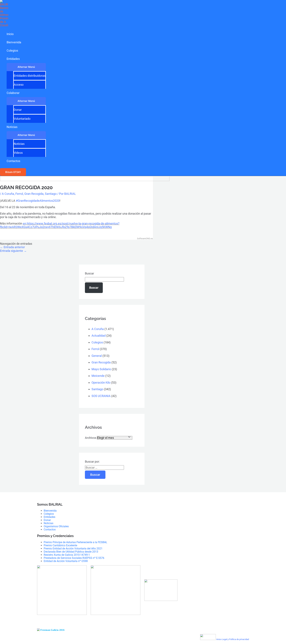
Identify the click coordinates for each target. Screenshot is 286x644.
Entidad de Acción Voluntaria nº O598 (66, 561)
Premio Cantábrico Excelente (60, 545)
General (97, 355)
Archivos (90, 437)
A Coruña (8, 193)
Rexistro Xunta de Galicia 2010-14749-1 (67, 554)
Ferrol (19, 193)
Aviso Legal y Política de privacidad (232, 639)
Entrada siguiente (13, 250)
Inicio (10, 34)
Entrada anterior (12, 247)
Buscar (89, 273)
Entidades (13, 59)
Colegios (12, 50)
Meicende (98, 375)
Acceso (19, 84)
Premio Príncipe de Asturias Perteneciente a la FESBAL (75, 542)
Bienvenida (14, 42)
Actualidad (99, 335)
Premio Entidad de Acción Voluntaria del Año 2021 (73, 548)
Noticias (12, 127)
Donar (18, 109)
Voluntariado (22, 118)
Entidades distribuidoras (29, 75)
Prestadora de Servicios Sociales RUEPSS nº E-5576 (74, 558)
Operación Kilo (101, 382)
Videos (18, 152)
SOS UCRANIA (101, 396)
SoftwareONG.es (145, 238)
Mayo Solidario (101, 369)
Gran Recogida (34, 193)
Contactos (13, 161)
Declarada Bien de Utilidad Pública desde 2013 (71, 551)
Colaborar (13, 93)
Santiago (51, 193)
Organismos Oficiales (56, 526)
